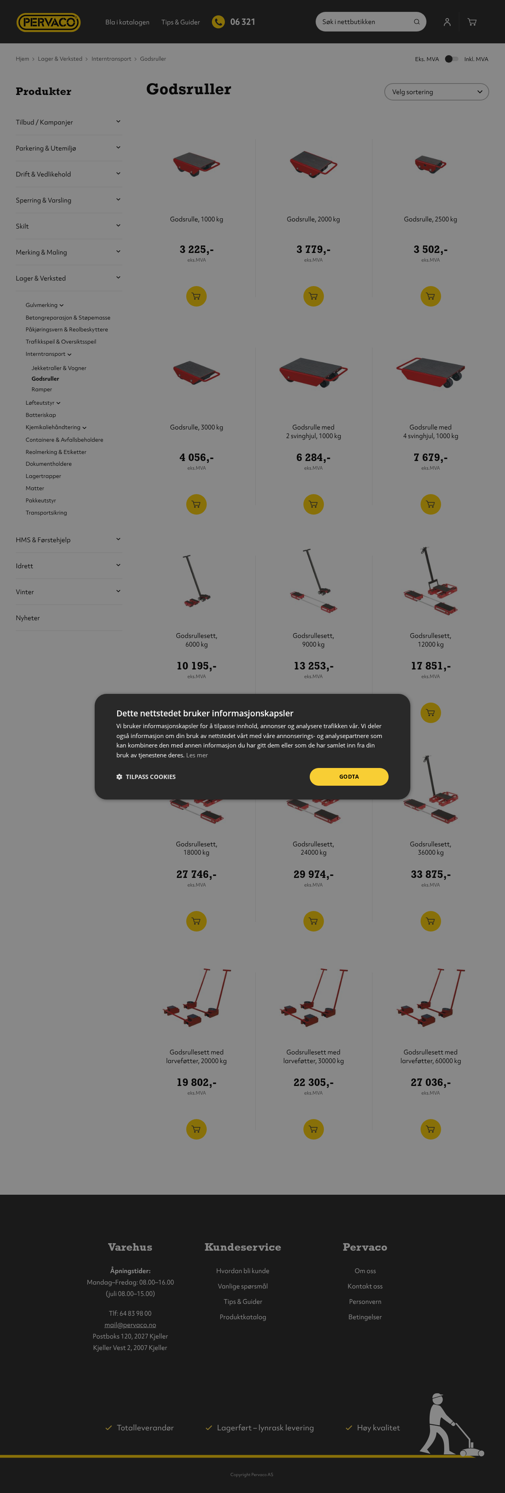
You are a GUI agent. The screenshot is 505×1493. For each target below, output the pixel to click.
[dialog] (252, 746)
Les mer (197, 755)
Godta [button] (349, 776)
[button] (146, 776)
